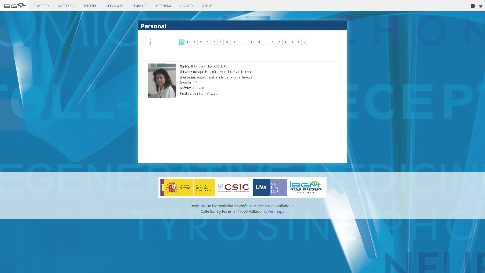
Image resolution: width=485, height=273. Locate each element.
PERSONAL (90, 5)
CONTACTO (186, 5)
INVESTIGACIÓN (66, 5)
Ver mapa (276, 211)
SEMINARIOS (140, 5)
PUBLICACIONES (115, 5)
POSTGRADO (163, 5)
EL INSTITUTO (41, 5)
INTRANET (207, 5)
